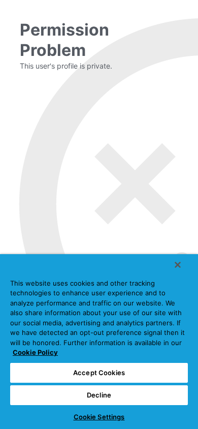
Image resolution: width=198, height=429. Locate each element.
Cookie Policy (35, 352)
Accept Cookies (99, 373)
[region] (99, 341)
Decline (99, 395)
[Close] (178, 265)
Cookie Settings (99, 417)
